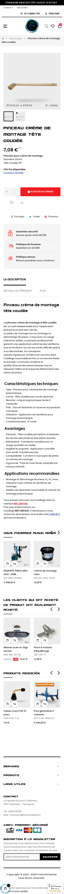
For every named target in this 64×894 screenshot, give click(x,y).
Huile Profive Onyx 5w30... (45, 713)
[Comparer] (22, 202)
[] (31, 563)
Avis (42, 291)
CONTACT (54, 514)
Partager (19, 217)
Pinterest (53, 217)
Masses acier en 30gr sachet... (16, 649)
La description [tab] (15, 279)
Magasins (22, 8)
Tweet (36, 217)
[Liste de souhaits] (11, 202)
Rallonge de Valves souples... (15, 713)
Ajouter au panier (41, 192)
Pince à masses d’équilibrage (43, 649)
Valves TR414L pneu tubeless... (38, 573)
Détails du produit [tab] (18, 291)
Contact (8, 8)
